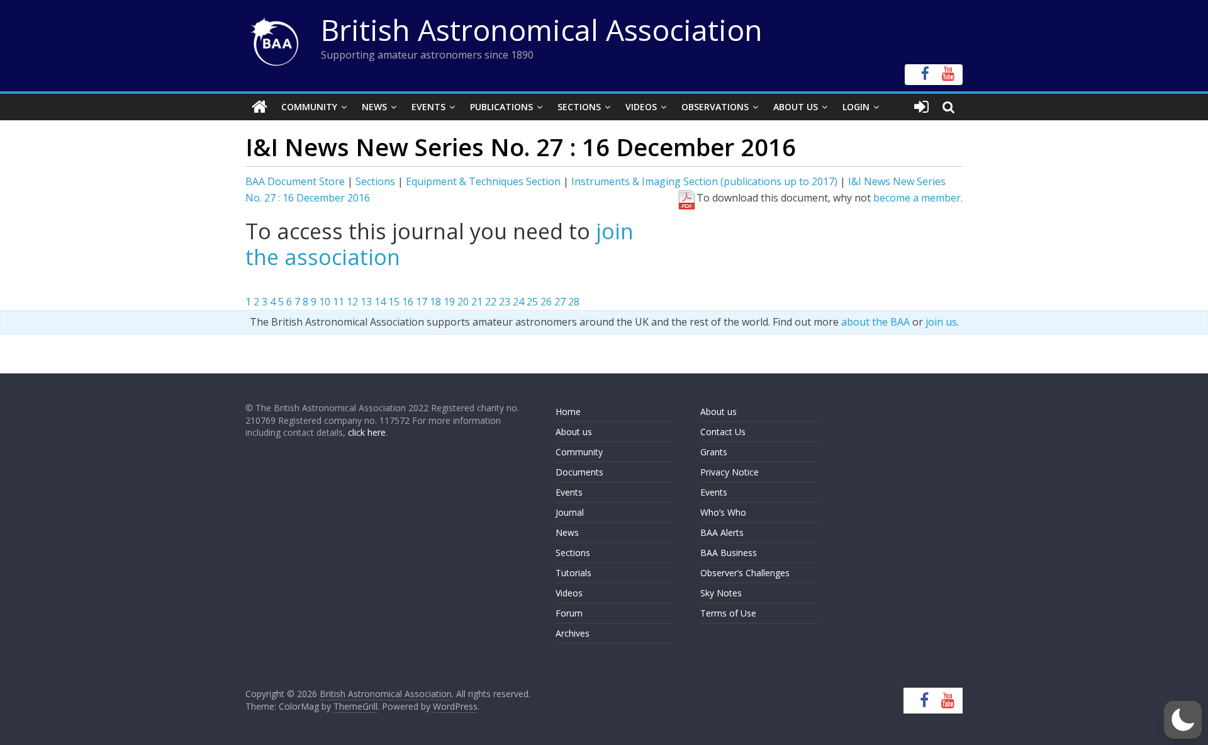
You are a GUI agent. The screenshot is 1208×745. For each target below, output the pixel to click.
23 (504, 302)
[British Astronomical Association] (259, 107)
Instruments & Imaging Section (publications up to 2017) (704, 181)
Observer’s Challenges (745, 573)
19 (449, 302)
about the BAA (875, 322)
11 (338, 302)
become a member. (918, 198)
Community (309, 107)
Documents (579, 472)
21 (477, 302)
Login (856, 107)
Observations (715, 107)
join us (941, 322)
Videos (641, 107)
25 (532, 302)
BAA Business (728, 553)
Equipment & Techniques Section (483, 181)
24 (518, 302)
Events (428, 107)
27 (560, 302)
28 (573, 302)
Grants (713, 452)
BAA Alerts (722, 532)
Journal (570, 512)
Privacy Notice (729, 472)
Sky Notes (721, 593)
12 (352, 302)
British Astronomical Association (542, 29)
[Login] (921, 107)
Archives (573, 633)
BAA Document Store (295, 181)
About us (574, 432)
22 (490, 302)
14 (380, 302)
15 (394, 302)
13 (366, 302)
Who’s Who (723, 512)
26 (546, 302)
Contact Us (723, 432)
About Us (795, 107)
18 (435, 302)
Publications (501, 107)
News (374, 107)
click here (367, 432)
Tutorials (573, 573)
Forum (569, 613)
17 (421, 302)
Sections (579, 107)
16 (407, 302)
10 (324, 302)
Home (568, 412)
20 (463, 302)
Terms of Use (728, 613)
